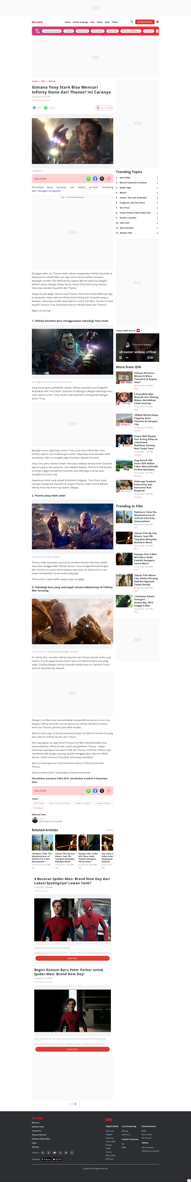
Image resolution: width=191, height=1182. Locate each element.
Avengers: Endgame (49, 190)
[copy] (108, 178)
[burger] (157, 21)
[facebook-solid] (95, 178)
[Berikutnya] (113, 845)
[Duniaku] (37, 22)
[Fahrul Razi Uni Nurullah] (35, 820)
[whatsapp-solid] (88, 178)
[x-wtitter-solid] (102, 178)
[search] (132, 22)
